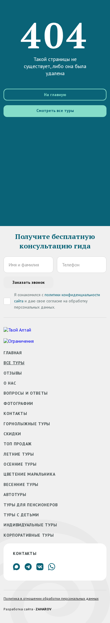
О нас (10, 383)
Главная (13, 352)
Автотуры (15, 494)
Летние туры (19, 454)
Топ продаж (18, 443)
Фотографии (18, 403)
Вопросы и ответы (26, 393)
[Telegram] (28, 568)
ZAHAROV (43, 609)
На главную (55, 94)
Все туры (14, 362)
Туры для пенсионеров (31, 504)
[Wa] (51, 568)
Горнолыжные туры (27, 423)
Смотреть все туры (55, 110)
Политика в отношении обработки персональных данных (51, 598)
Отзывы (13, 373)
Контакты (15, 413)
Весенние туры (21, 484)
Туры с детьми (21, 514)
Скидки (12, 433)
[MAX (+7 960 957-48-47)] (16, 568)
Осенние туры (20, 464)
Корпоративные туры (29, 535)
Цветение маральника (29, 474)
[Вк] (39, 568)
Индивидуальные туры (30, 525)
